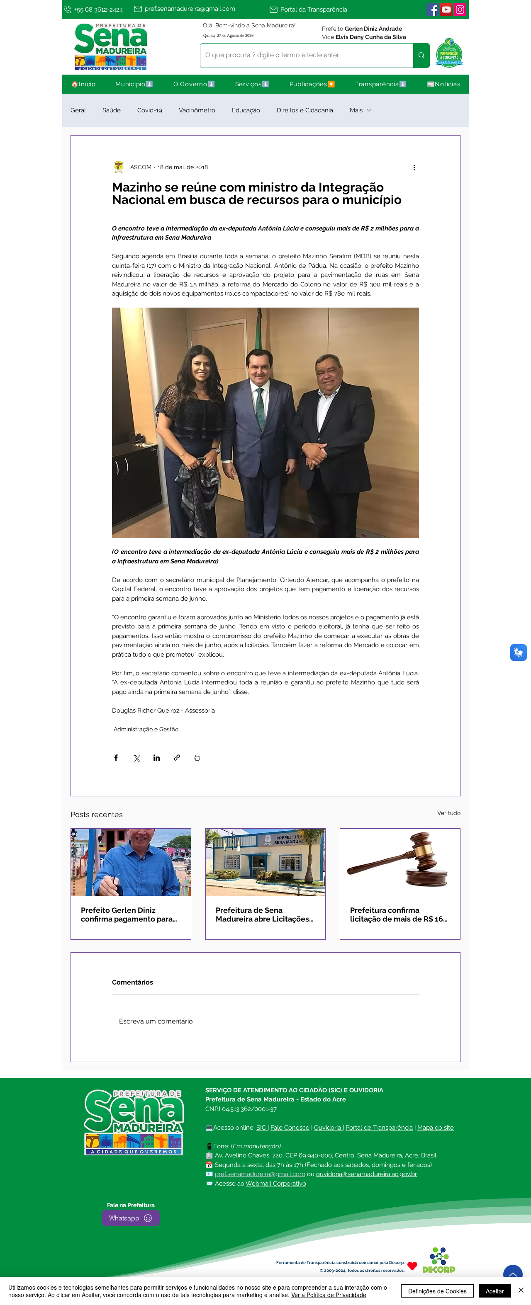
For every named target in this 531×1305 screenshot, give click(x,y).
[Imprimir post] (197, 758)
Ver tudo (448, 813)
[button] (135, 84)
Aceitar (495, 1291)
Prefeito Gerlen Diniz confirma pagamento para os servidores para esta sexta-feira (127, 914)
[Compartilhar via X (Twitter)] (136, 758)
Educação (246, 110)
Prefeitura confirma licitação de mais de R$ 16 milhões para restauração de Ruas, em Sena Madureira (396, 914)
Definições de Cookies (437, 1291)
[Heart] (412, 1265)
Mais (356, 110)
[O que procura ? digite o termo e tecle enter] (421, 56)
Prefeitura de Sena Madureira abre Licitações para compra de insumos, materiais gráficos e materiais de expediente (262, 914)
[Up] (513, 1274)
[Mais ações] (414, 167)
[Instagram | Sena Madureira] (460, 9)
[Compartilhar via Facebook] (116, 758)
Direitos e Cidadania (305, 110)
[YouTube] (446, 9)
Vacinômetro (197, 110)
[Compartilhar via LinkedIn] (157, 758)
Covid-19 (149, 110)
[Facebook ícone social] (432, 9)
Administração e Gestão (146, 729)
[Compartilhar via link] (177, 758)
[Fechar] (521, 1290)
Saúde (111, 110)
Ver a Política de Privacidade (328, 1294)
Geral (78, 110)
